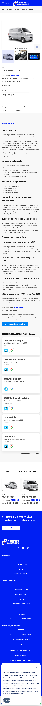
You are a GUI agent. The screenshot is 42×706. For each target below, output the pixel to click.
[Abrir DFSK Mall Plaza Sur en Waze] (6, 389)
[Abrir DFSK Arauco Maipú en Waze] (6, 350)
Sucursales (21, 599)
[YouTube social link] (23, 548)
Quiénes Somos (21, 564)
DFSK (31, 9)
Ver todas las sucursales (30, 454)
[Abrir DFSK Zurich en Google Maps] (11, 446)
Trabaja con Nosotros (21, 574)
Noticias (21, 569)
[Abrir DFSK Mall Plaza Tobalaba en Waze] (6, 408)
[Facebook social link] (15, 107)
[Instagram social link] (18, 548)
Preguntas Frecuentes (21, 594)
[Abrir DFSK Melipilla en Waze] (6, 427)
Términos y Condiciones (21, 604)
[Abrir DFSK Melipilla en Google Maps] (11, 427)
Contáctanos (10, 528)
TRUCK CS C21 (8, 497)
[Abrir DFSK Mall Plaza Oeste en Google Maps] (11, 370)
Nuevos (24, 9)
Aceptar (6, 700)
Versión (4, 91)
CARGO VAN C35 (29, 497)
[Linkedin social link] (19, 107)
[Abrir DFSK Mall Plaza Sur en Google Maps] (11, 389)
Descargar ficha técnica (15, 324)
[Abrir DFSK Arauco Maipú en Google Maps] (11, 350)
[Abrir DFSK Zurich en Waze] (6, 446)
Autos (17, 9)
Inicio (11, 9)
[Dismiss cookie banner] (36, 667)
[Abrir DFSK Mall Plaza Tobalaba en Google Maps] (11, 408)
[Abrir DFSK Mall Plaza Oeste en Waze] (6, 370)
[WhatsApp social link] (24, 107)
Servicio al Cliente (21, 590)
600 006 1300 (21, 614)
